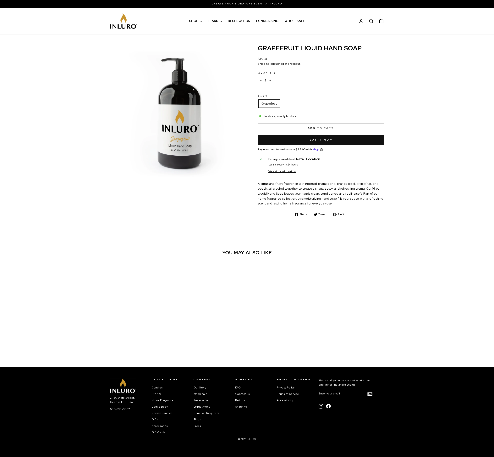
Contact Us (242, 394)
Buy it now (321, 139)
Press (197, 426)
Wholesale (295, 21)
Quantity (267, 72)
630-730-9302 (120, 409)
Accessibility (285, 400)
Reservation (239, 21)
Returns (240, 400)
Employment (202, 406)
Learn (213, 21)
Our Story (200, 387)
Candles (157, 387)
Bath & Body (160, 406)
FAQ (238, 387)
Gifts (155, 419)
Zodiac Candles (162, 413)
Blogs (197, 419)
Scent (263, 95)
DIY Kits (157, 394)
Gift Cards (158, 432)
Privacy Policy (286, 387)
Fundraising (267, 21)
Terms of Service (288, 394)
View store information (282, 171)
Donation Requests (206, 413)
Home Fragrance (163, 400)
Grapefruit (269, 104)
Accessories (160, 426)
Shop (194, 21)
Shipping (264, 63)
